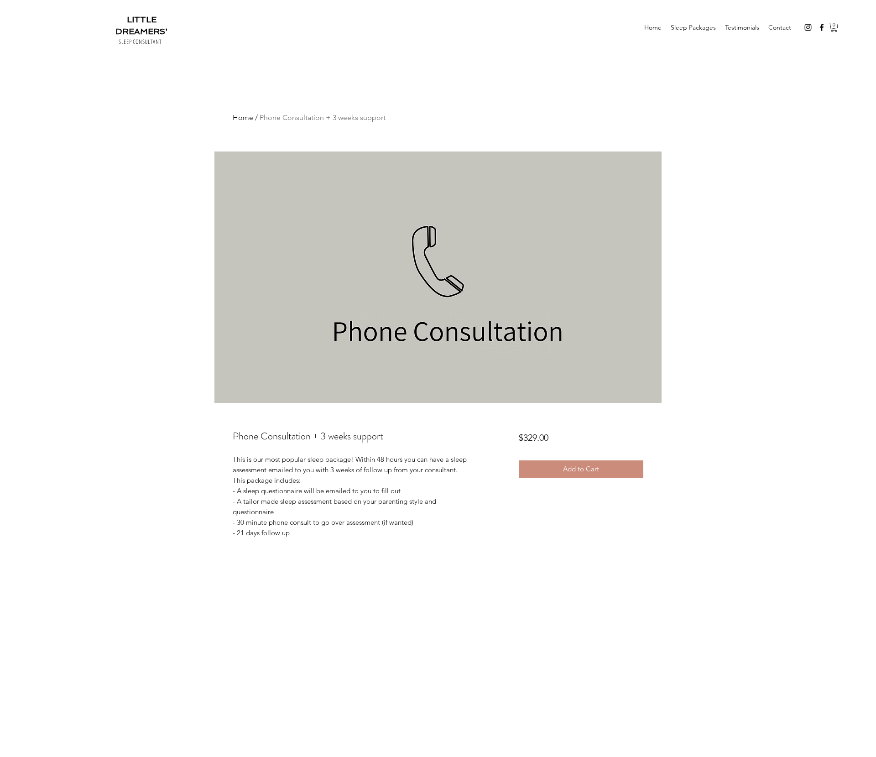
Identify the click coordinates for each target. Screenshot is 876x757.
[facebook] (821, 27)
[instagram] (808, 27)
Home (243, 117)
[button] (834, 27)
